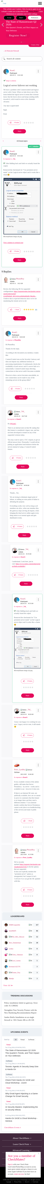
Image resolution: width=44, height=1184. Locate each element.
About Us (27, 1182)
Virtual (8, 1044)
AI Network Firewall (12, 51)
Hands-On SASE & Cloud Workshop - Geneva (21, 1119)
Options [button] (39, 51)
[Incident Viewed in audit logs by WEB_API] (3, 141)
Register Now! (18, 35)
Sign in (10, 1164)
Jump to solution (11, 81)
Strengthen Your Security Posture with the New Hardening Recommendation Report (20, 1011)
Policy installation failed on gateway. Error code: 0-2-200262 (21, 1004)
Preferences (34, 18)
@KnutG (13, 424)
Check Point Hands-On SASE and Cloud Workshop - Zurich (19, 1081)
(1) (36, 310)
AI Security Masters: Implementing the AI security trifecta (21, 1108)
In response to (9, 159)
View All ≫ (8, 985)
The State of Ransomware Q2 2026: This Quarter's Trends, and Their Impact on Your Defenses (22, 1053)
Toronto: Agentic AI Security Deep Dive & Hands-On (21, 1067)
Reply (19, 131)
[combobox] (22, 58)
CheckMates (12, 1127)
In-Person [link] (31, 1039)
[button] (9, 18)
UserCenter (35, 1182)
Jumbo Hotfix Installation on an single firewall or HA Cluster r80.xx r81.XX (19, 1018)
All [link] (16, 1039)
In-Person (9, 1061)
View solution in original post (13, 243)
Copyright (8, 1182)
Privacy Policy (33, 11)
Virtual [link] (22, 1039)
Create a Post (35, 45)
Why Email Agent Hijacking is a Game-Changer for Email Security (21, 1095)
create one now (19, 1174)
